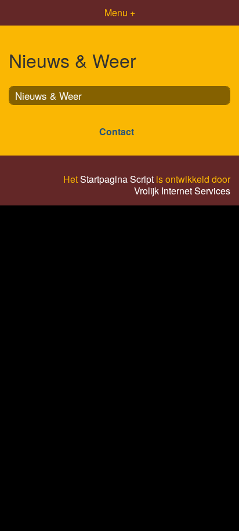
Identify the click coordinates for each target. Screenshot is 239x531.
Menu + (119, 12)
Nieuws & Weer (48, 95)
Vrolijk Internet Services (182, 191)
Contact (116, 131)
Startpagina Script (117, 179)
